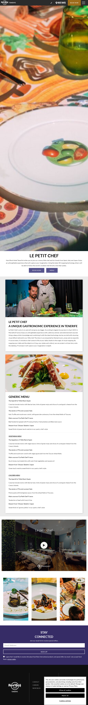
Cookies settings (65, 701)
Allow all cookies (65, 690)
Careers (36, 685)
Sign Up (44, 652)
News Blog (37, 688)
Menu (52, 270)
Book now (36, 270)
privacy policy (12, 659)
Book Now (74, 3)
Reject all (65, 695)
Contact (36, 682)
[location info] (51, 3)
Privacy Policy (73, 686)
